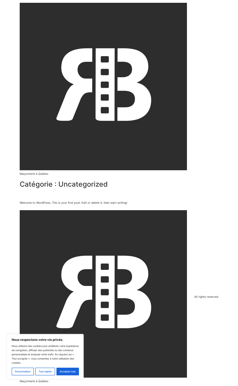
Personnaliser (22, 371)
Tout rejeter (45, 371)
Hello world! (35, 194)
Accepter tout (68, 371)
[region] (45, 356)
